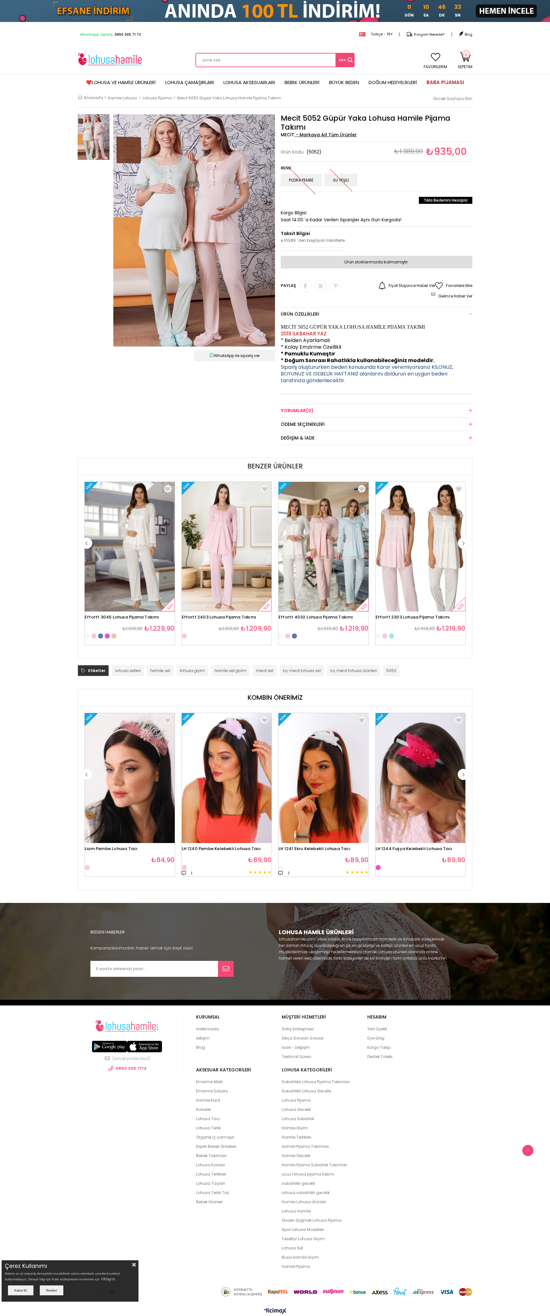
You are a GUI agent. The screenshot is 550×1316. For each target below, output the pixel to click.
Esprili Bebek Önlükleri (216, 1146)
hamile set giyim (230, 670)
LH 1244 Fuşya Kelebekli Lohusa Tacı (414, 849)
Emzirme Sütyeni (212, 1091)
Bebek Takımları (211, 1155)
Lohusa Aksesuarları (249, 82)
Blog (468, 34)
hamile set (160, 670)
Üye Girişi (375, 1038)
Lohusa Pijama (296, 1100)
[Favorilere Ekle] (168, 720)
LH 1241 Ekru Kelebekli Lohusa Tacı (314, 849)
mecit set (264, 670)
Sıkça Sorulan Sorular (303, 1038)
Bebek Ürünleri (302, 82)
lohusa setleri (128, 670)
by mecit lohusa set (302, 670)
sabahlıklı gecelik (298, 1183)
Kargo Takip (379, 1047)
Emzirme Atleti (209, 1081)
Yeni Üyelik (377, 1029)
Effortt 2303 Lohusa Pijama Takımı (413, 617)
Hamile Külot (208, 1100)
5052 (391, 670)
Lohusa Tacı (208, 1118)
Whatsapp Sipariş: (110, 34)
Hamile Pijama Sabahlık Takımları (314, 1165)
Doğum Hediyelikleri (393, 82)
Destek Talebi (379, 1056)
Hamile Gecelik (296, 1155)
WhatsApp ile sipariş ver (237, 355)
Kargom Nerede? (429, 34)
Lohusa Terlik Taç (212, 1192)
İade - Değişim (296, 1047)
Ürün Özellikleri (300, 314)
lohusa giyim (192, 670)
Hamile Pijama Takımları (305, 1146)
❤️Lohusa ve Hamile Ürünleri (121, 82)
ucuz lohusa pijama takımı (308, 1174)
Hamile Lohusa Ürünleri (304, 1202)
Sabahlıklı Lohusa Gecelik (306, 1091)
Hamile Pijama (296, 1266)
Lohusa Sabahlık (298, 1118)
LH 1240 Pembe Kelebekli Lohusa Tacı (221, 849)
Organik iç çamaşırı (215, 1137)
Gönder (226, 969)
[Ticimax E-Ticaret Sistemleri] (275, 1311)
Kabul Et (20, 1290)
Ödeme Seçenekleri (303, 424)
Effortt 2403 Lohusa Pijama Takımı (219, 617)
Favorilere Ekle (168, 488)
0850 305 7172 (131, 1068)
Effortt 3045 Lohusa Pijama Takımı (122, 617)
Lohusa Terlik (208, 1128)
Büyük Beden (344, 82)
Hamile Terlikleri (296, 1137)
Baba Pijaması (445, 82)
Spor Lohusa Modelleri (303, 1229)
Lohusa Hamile (296, 1211)
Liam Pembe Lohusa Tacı (111, 849)
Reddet (51, 1290)
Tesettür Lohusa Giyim (303, 1238)
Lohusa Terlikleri (211, 1174)
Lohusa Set (292, 1248)
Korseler (203, 1109)
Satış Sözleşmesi (298, 1029)
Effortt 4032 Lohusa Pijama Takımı (316, 617)
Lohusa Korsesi (210, 1165)
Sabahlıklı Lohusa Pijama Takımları (316, 1081)
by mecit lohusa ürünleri (353, 670)
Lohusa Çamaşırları (189, 82)
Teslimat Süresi (296, 1056)
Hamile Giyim (295, 1128)
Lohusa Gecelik (296, 1109)
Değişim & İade (297, 438)
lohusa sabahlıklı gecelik (306, 1192)
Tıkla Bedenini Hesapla (446, 200)
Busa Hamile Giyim (300, 1257)
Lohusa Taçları (210, 1183)
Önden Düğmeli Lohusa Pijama (312, 1220)
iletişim (202, 1038)
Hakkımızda (207, 1029)
